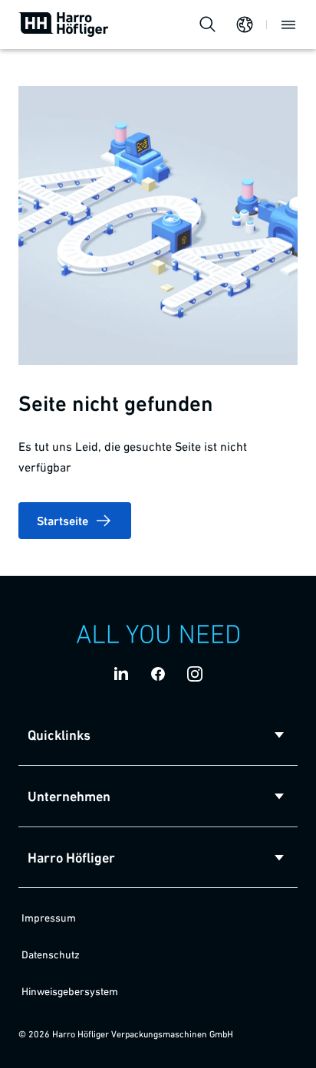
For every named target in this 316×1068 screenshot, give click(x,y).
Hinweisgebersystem (69, 991)
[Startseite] (63, 24)
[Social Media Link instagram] (194, 674)
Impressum (48, 918)
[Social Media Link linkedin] (121, 674)
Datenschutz (50, 954)
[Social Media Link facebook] (158, 674)
